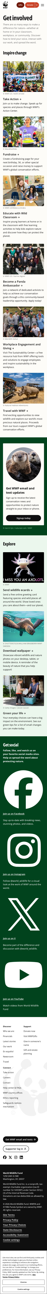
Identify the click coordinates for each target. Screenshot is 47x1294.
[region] (23, 1272)
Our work (7, 1046)
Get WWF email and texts (19, 1139)
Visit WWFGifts (30, 1036)
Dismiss (23, 1282)
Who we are (8, 1031)
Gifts (20, 5)
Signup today (24, 518)
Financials (7, 1036)
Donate (30, 5)
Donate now (29, 1031)
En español (8, 1051)
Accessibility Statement (16, 1234)
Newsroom (8, 1056)
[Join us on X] (23, 914)
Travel (6, 1061)
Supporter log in (14, 1148)
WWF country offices (12, 1092)
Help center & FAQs (12, 1087)
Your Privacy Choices (14, 1224)
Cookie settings (11, 1240)
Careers (6, 1077)
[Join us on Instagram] (23, 850)
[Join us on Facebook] (23, 789)
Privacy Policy (10, 1219)
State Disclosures (12, 1229)
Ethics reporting (10, 1098)
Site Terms (9, 1214)
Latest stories (9, 1041)
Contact (6, 1082)
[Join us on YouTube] (23, 974)
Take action (8, 1072)
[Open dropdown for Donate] (37, 5)
